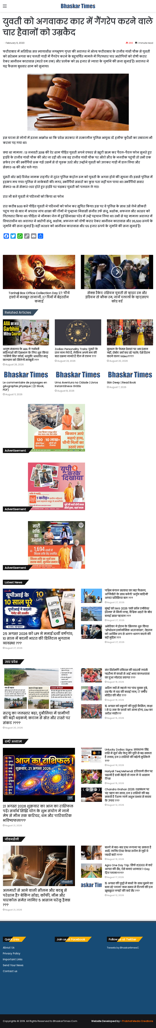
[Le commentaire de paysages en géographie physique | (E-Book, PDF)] (26, 374)
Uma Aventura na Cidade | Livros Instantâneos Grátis (76, 384)
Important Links (12, 959)
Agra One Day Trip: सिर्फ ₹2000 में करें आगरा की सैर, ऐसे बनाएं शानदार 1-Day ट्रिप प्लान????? (128, 869)
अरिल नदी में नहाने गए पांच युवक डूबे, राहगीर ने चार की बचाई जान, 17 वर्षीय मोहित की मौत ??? (126, 691)
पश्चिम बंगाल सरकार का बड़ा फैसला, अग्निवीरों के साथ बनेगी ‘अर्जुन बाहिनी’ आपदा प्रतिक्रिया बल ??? (126, 594)
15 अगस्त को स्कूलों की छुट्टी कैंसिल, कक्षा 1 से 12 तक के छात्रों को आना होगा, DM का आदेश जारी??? (129, 709)
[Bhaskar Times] (78, 6)
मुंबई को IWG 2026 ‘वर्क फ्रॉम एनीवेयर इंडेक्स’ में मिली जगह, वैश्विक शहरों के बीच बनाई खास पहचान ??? (128, 612)
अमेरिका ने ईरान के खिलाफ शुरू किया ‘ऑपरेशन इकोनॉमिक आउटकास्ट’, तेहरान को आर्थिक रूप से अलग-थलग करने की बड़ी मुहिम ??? (128, 631)
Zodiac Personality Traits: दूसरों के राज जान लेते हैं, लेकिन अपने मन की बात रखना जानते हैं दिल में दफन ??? (76, 352)
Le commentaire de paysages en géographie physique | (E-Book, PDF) (25, 386)
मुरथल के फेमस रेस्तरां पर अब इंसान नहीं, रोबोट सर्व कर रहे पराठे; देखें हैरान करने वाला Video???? (128, 352)
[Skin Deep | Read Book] (130, 374)
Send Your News (13, 965)
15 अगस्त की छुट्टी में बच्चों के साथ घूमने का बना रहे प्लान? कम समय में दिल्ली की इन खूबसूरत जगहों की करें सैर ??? (129, 887)
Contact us (10, 971)
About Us (8, 947)
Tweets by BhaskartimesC (123, 947)
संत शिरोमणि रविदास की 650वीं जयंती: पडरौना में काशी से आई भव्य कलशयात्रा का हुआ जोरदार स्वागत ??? (127, 673)
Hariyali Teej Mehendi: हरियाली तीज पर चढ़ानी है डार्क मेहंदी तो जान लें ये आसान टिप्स (129, 775)
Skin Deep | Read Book (121, 382)
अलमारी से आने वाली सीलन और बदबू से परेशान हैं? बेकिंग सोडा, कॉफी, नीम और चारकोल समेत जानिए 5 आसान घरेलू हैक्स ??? (36, 897)
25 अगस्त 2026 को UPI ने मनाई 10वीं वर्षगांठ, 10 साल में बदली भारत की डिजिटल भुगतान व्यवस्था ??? (38, 638)
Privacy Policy (11, 953)
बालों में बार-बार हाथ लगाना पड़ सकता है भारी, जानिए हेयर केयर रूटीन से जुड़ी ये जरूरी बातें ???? (128, 851)
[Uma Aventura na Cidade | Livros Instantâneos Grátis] (78, 374)
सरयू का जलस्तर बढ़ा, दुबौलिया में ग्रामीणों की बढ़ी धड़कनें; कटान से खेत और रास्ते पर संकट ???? (36, 718)
